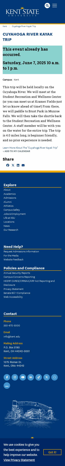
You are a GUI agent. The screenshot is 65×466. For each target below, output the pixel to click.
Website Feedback (13, 259)
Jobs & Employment (15, 214)
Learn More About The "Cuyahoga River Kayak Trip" (30, 147)
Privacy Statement (13, 289)
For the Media (11, 255)
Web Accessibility (13, 297)
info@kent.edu (12, 336)
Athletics (8, 206)
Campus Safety (12, 210)
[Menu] (54, 6)
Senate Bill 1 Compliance (17, 293)
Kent (5, 26)
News (7, 226)
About (7, 190)
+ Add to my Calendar (16, 151)
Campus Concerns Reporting (19, 277)
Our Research (11, 230)
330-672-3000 (12, 325)
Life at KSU (9, 218)
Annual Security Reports (17, 273)
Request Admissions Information (21, 251)
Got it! (52, 452)
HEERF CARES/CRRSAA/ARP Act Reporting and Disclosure (29, 283)
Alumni (8, 202)
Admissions (10, 198)
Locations (9, 222)
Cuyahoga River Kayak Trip (24, 26)
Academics (10, 194)
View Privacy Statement (19, 459)
